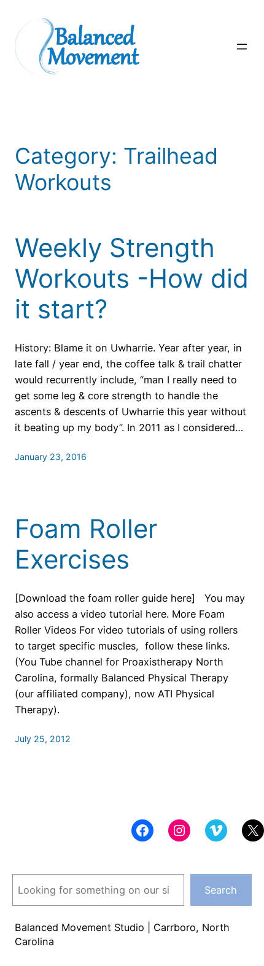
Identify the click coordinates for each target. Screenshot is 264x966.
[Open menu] (242, 46)
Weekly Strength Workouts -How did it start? (132, 278)
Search (220, 890)
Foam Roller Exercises (86, 544)
